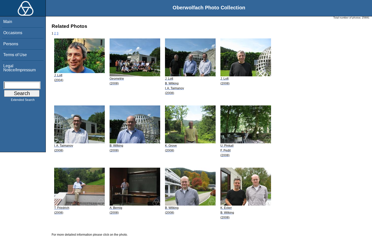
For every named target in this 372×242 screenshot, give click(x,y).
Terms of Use (15, 55)
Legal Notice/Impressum (19, 68)
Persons (10, 44)
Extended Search (23, 99)
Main (7, 21)
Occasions (12, 33)
